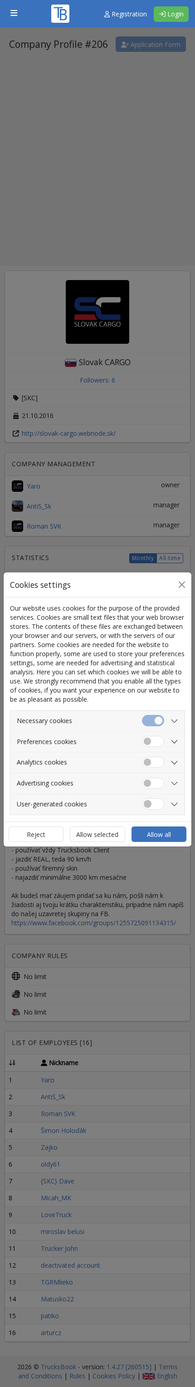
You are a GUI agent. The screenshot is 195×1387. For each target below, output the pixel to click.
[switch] (153, 741)
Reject (36, 834)
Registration (128, 14)
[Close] (182, 584)
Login (175, 14)
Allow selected (97, 834)
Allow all (159, 834)
